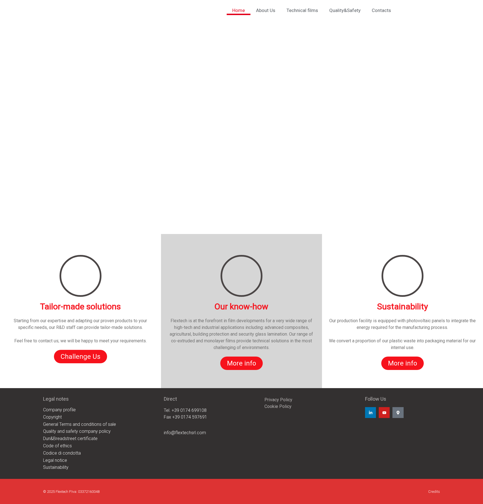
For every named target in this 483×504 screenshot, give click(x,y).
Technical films (302, 10)
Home (238, 10)
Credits (434, 491)
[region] (241, 124)
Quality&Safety (345, 10)
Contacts (381, 10)
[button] (241, 220)
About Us (265, 10)
